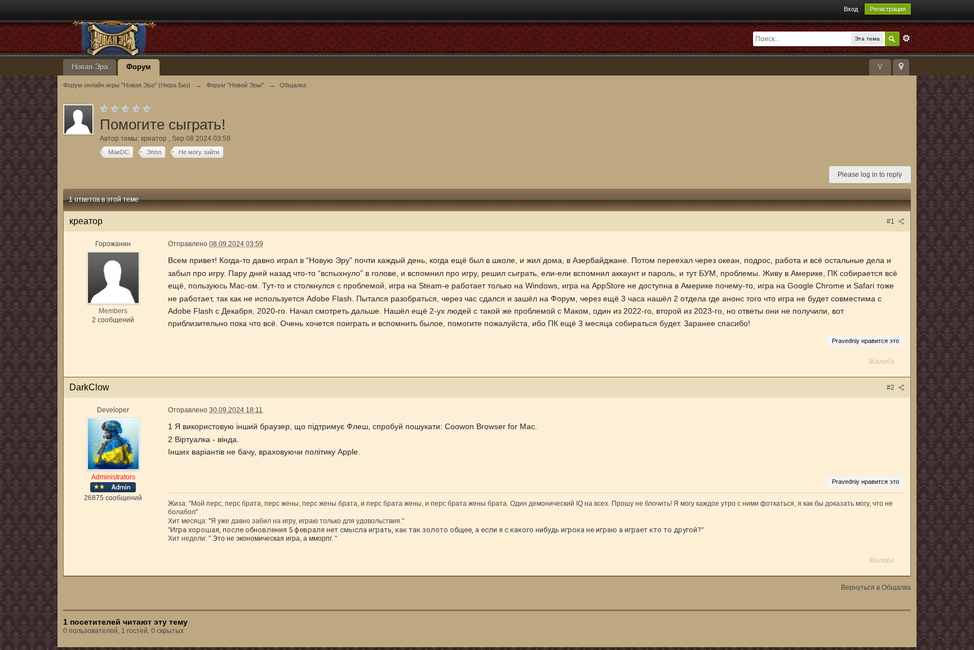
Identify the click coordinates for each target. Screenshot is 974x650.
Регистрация (888, 9)
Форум (138, 67)
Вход (851, 9)
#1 (891, 221)
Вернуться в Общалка (876, 587)
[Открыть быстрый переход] (901, 67)
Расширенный (906, 38)
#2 (891, 387)
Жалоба (882, 362)
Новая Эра (90, 67)
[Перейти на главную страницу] (164, 37)
